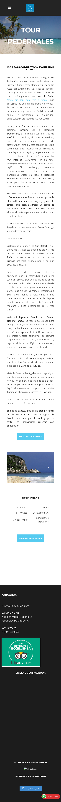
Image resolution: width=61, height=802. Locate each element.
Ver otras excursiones (30, 436)
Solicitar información (30, 538)
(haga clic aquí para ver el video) (27, 99)
